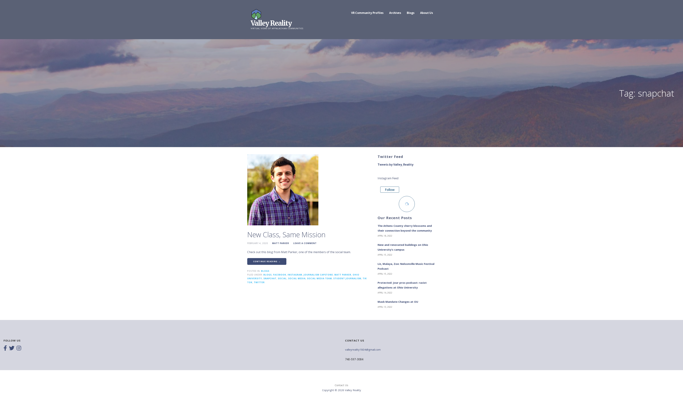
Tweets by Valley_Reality (395, 164)
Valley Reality (271, 23)
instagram (295, 274)
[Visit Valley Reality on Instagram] (19, 348)
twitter (259, 282)
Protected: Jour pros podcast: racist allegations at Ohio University (402, 285)
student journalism (347, 278)
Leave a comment (305, 243)
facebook (279, 274)
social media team (319, 278)
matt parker (342, 274)
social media (297, 278)
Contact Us (341, 385)
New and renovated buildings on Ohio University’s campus (403, 247)
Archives (395, 13)
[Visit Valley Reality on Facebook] (5, 348)
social (282, 278)
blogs (267, 274)
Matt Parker (280, 243)
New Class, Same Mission (286, 234)
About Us (426, 13)
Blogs (410, 13)
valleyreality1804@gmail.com (363, 349)
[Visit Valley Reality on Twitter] (11, 348)
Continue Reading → (266, 261)
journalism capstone (318, 274)
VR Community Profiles (367, 13)
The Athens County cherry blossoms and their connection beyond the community (405, 228)
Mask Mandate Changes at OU (398, 301)
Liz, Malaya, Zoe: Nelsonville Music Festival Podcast (406, 266)
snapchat (269, 278)
